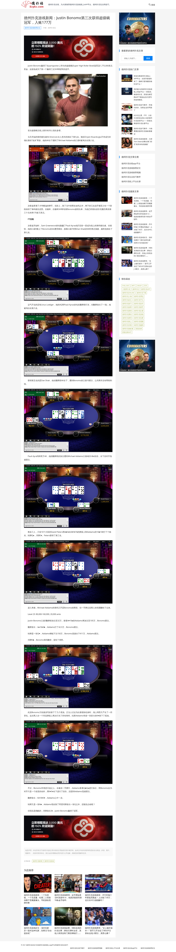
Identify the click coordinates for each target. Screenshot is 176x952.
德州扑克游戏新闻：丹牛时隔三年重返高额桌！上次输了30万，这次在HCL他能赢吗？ (98, 897)
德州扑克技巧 (127, 303)
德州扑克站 (52, 28)
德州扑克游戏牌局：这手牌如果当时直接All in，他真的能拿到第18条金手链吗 (68, 897)
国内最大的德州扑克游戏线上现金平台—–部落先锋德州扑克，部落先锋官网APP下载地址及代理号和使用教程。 (143, 94)
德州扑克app (145, 289)
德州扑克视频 (138, 321)
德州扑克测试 (127, 314)
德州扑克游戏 (49, 861)
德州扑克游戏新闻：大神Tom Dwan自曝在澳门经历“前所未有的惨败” (143, 141)
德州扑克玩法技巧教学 (131, 177)
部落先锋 (139, 329)
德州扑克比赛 (138, 311)
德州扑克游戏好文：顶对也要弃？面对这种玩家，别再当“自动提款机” (37, 930)
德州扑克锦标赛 (127, 329)
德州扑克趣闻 (138, 325)
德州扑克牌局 (127, 318)
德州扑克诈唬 (127, 325)
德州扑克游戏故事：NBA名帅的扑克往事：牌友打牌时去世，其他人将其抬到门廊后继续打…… (67, 930)
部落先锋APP (126, 332)
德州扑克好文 (127, 300)
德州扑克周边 (138, 296)
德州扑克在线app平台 (131, 163)
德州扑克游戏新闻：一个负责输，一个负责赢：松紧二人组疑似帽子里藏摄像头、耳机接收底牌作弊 (37, 899)
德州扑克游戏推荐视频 (131, 172)
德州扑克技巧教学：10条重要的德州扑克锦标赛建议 (143, 131)
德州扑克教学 (138, 307)
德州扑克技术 (138, 303)
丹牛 (145, 285)
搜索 (148, 58)
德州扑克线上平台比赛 (131, 181)
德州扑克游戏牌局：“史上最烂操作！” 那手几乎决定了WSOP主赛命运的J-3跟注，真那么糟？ (99, 930)
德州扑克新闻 (37, 861)
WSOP (139, 285)
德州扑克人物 (127, 296)
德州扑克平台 (138, 300)
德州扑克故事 (127, 307)
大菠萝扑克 (126, 289)
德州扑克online (128, 293)
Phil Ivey (125, 285)
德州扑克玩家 (138, 318)
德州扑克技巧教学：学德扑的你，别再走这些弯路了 (143, 107)
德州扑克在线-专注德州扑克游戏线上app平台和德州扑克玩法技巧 (47, 945)
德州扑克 (136, 289)
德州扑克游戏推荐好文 (32, 28)
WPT (133, 285)
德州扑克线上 (127, 321)
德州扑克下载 (141, 293)
